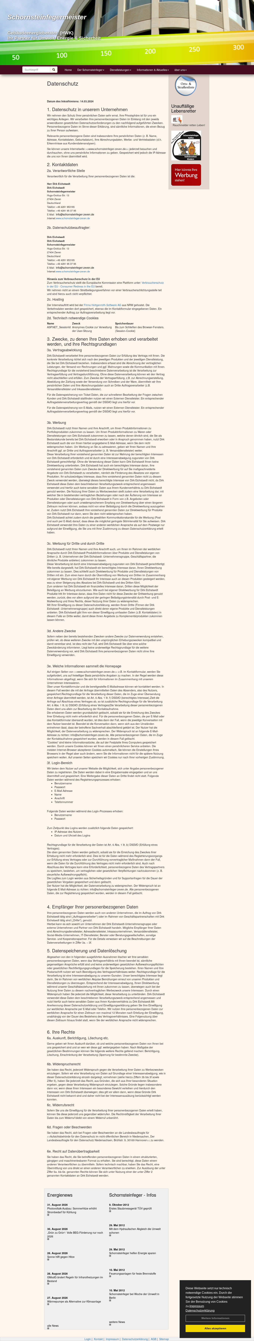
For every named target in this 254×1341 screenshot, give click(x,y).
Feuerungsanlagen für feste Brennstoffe (132, 1273)
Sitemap (164, 1339)
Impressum (196, 1306)
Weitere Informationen (215, 1318)
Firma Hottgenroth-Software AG (102, 305)
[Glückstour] (189, 145)
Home (68, 70)
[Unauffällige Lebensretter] (189, 119)
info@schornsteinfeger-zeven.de (75, 214)
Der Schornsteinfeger (89, 70)
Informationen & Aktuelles (152, 70)
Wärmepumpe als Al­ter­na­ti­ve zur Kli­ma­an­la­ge (74, 1301)
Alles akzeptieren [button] (215, 1328)
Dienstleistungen (119, 70)
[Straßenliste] (189, 85)
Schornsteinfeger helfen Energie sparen (132, 1253)
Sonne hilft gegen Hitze (61, 1257)
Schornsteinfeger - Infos (132, 1194)
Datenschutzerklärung (200, 1310)
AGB (153, 1339)
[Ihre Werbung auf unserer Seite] (189, 175)
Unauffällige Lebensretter (183, 108)
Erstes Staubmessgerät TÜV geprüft (130, 1208)
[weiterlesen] (75, 1215)
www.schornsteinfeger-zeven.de (73, 218)
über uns (179, 70)
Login (87, 1339)
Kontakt (98, 1339)
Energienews (60, 1194)
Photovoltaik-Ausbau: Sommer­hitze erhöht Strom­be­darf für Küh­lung (72, 1210)
